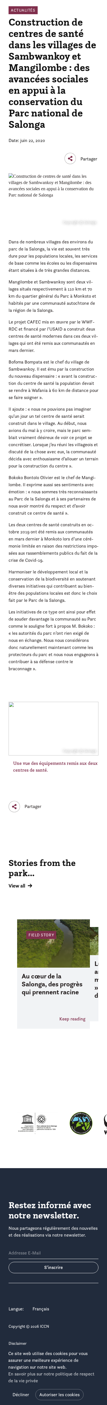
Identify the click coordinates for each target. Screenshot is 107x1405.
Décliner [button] (21, 1395)
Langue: (16, 1309)
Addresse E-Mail (25, 1253)
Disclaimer (18, 1343)
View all (17, 886)
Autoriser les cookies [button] (59, 1395)
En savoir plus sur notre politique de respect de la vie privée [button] (51, 1377)
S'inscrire (53, 1267)
